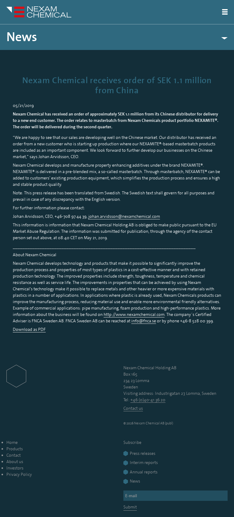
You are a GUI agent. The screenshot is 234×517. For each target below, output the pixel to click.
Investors (14, 468)
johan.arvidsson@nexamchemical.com (124, 216)
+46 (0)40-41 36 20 (147, 399)
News (21, 37)
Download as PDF (29, 329)
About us (14, 461)
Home (12, 442)
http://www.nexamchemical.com (134, 314)
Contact (13, 455)
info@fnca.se (143, 321)
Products (14, 448)
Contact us (133, 408)
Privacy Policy (19, 474)
